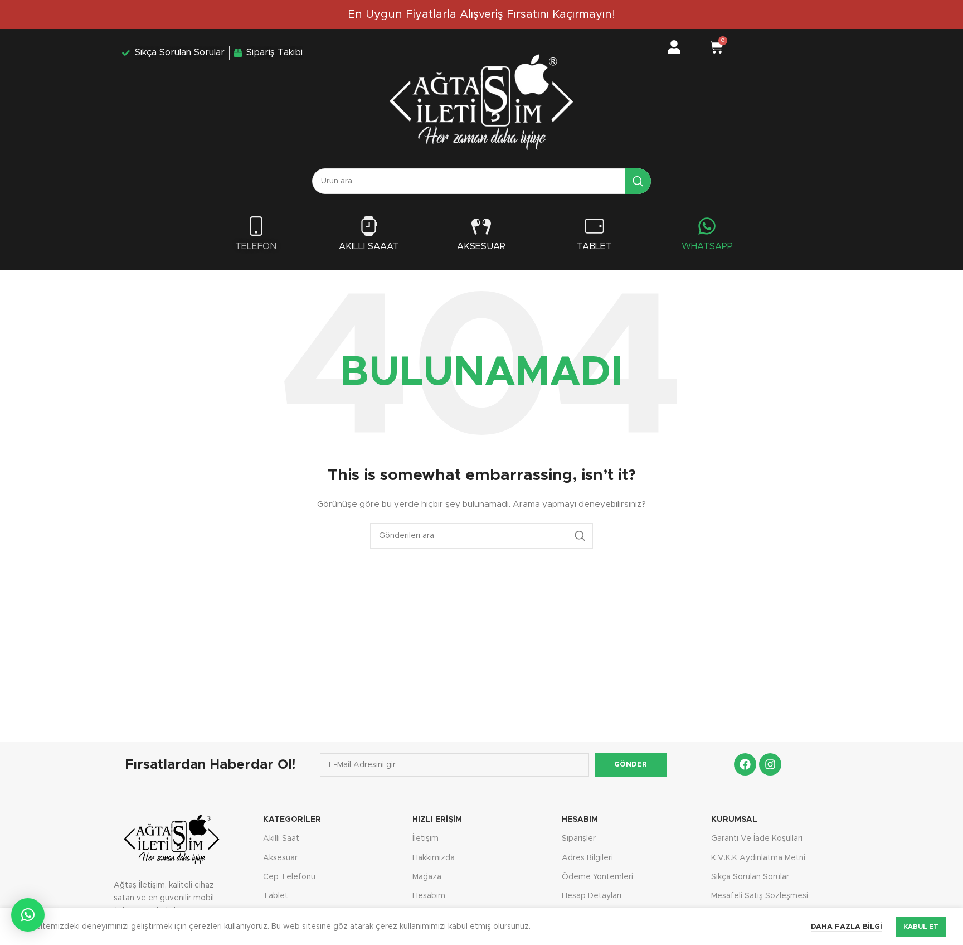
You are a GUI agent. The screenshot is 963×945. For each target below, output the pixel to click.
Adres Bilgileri (587, 858)
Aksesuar (481, 246)
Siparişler (579, 838)
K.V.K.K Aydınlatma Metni (758, 858)
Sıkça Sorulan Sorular (750, 877)
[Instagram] (770, 764)
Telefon (256, 246)
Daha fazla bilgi (846, 927)
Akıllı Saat (281, 838)
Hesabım (428, 896)
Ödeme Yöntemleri (597, 877)
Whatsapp (707, 246)
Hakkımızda (433, 858)
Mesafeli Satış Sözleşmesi (759, 896)
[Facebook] (745, 764)
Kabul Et (920, 926)
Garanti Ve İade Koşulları (756, 838)
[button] (28, 915)
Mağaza (426, 877)
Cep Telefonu (289, 877)
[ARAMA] (638, 181)
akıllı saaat (369, 246)
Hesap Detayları (591, 896)
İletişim (425, 838)
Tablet (594, 246)
